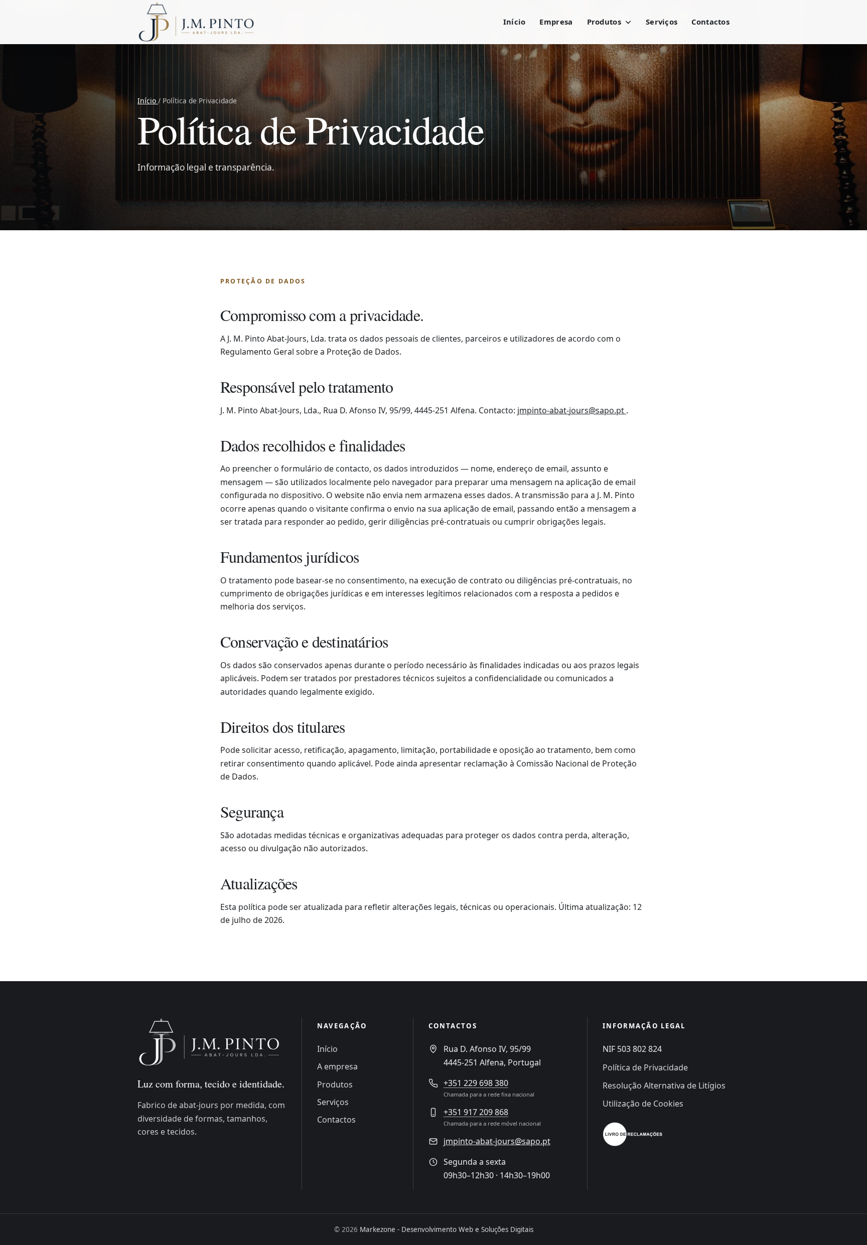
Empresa (555, 22)
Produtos (335, 1084)
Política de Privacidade (645, 1067)
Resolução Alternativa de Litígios (664, 1085)
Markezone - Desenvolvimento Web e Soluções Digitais (446, 1229)
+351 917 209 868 (476, 1112)
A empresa (337, 1066)
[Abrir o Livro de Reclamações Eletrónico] (633, 1134)
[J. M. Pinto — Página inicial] (202, 22)
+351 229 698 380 (476, 1082)
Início (514, 22)
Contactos (710, 22)
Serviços (661, 22)
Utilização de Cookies (643, 1103)
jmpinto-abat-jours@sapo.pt (571, 410)
